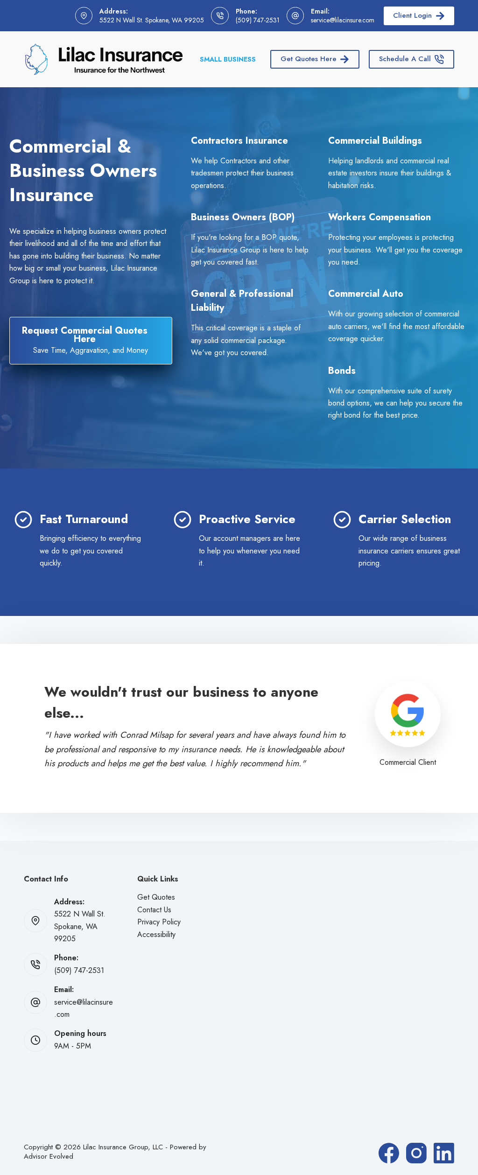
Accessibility (156, 934)
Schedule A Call (405, 59)
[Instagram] (416, 1153)
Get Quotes (156, 897)
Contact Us (154, 909)
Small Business (228, 59)
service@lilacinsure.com (342, 20)
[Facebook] (389, 1153)
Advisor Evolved (48, 1156)
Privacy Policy (159, 921)
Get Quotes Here (309, 59)
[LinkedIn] (444, 1153)
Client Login (412, 15)
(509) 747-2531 (258, 20)
